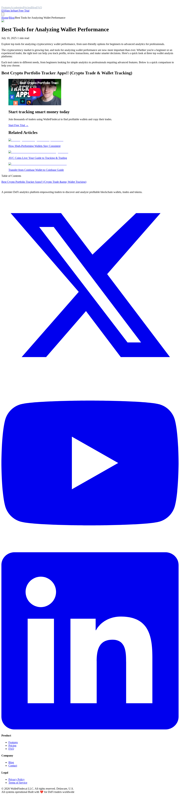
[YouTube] (90, 550)
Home (4, 17)
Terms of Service (17, 782)
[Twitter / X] (90, 372)
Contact (12, 765)
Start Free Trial (21, 10)
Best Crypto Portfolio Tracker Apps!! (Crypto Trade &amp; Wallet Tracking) (43, 181)
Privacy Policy (16, 779)
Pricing (12, 745)
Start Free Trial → (18, 125)
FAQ (11, 748)
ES (3, 10)
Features (13, 742)
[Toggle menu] (2, 14)
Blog (11, 17)
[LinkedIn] (90, 728)
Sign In (9, 10)
